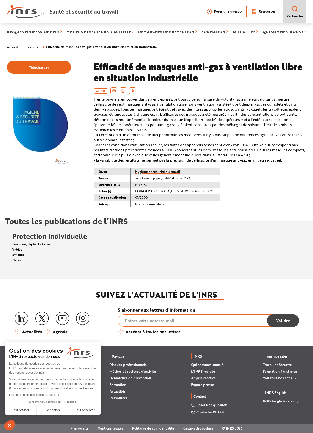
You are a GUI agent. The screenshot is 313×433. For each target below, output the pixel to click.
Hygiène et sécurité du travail (157, 171)
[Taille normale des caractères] (133, 90)
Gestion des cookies (198, 428)
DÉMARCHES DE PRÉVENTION (166, 32)
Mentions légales (110, 428)
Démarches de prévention (130, 377)
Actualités (118, 391)
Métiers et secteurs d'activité (133, 371)
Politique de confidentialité (153, 428)
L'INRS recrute (203, 371)
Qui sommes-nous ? (207, 364)
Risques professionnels (128, 364)
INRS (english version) (281, 401)
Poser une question (229, 11)
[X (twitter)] (42, 318)
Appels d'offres (203, 377)
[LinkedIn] (21, 318)
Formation (118, 384)
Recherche (295, 16)
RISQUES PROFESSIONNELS (33, 32)
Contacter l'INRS (210, 412)
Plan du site (79, 428)
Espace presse (202, 384)
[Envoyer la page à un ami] (114, 91)
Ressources (267, 11)
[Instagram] (83, 318)
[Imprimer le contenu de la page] (123, 91)
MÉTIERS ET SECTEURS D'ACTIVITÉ (98, 32)
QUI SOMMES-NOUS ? (283, 32)
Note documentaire (150, 204)
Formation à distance (280, 371)
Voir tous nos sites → (280, 377)
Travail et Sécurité (277, 364)
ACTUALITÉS (244, 32)
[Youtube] (62, 318)
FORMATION (213, 32)
